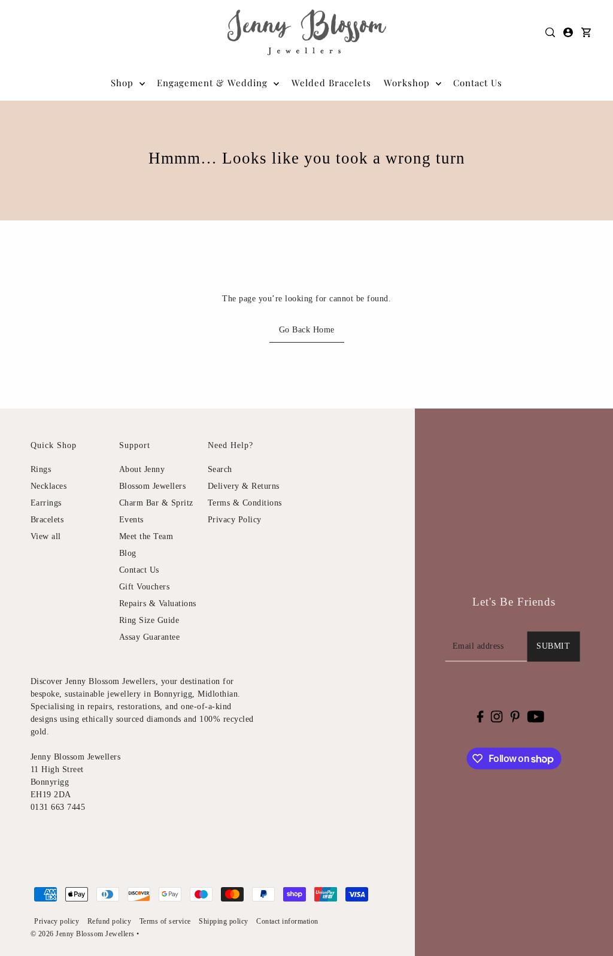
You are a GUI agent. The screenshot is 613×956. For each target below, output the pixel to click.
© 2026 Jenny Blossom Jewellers (83, 934)
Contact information (287, 921)
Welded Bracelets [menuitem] (331, 83)
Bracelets (47, 519)
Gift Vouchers (144, 586)
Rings (41, 469)
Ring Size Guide (149, 620)
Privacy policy (56, 921)
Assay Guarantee (149, 637)
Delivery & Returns (244, 486)
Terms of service (165, 921)
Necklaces (49, 486)
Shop (123, 83)
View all (46, 536)
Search (220, 469)
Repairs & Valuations (157, 603)
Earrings (46, 502)
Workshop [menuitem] (408, 83)
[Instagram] (497, 715)
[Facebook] (480, 715)
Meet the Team (146, 536)
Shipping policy (223, 921)
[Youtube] (535, 715)
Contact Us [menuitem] (477, 83)
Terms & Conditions (245, 502)
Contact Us (139, 569)
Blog (127, 553)
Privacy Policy (235, 519)
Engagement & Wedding (214, 83)
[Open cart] (586, 32)
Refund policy (109, 921)
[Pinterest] (515, 715)
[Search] (550, 32)
